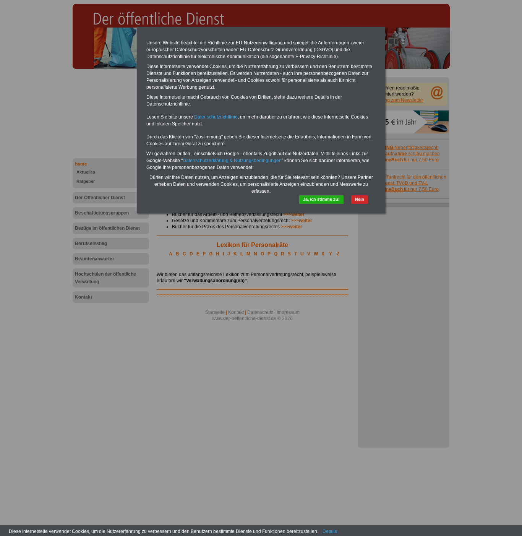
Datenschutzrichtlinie (216, 117)
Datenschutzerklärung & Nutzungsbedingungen (232, 160)
